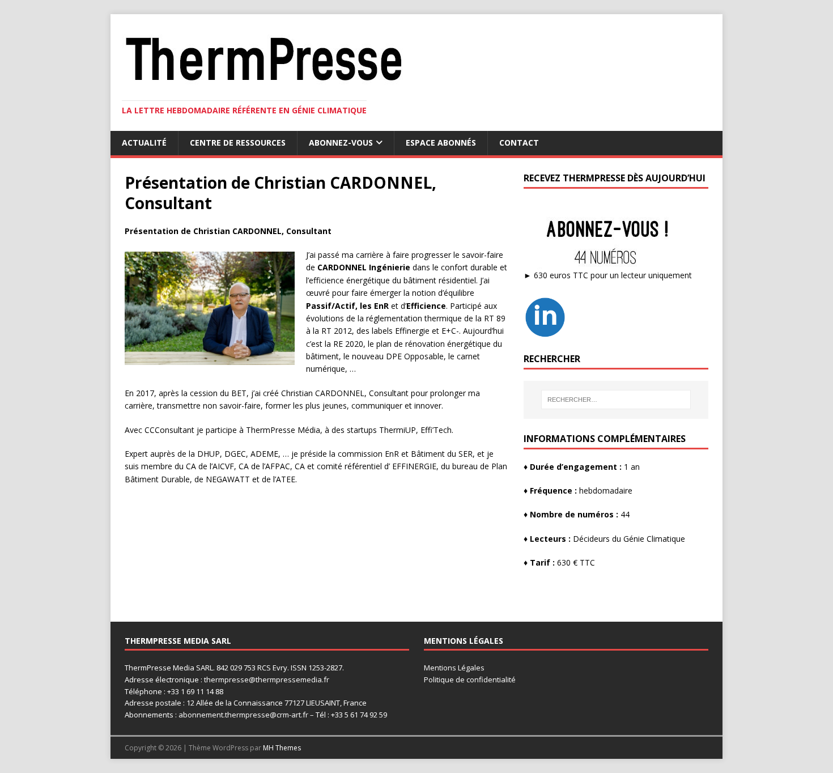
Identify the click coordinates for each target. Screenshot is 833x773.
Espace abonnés (441, 142)
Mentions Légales (454, 667)
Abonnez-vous (341, 142)
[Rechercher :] (616, 399)
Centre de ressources (238, 142)
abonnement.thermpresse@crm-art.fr (243, 715)
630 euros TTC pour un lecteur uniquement (613, 275)
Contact (519, 142)
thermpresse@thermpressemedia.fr (266, 679)
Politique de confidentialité (470, 679)
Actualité (144, 142)
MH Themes (282, 748)
